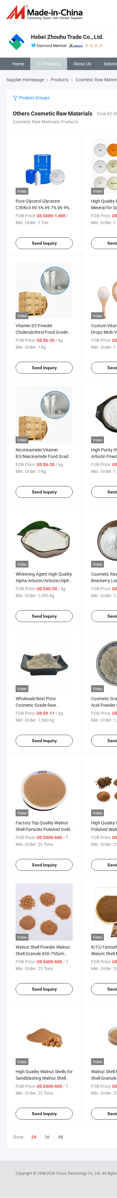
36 (47, 1137)
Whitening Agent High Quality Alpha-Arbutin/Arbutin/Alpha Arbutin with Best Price (44, 580)
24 (33, 1136)
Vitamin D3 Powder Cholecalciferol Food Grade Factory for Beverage (42, 332)
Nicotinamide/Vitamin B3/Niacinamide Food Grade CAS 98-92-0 (43, 456)
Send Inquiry (44, 243)
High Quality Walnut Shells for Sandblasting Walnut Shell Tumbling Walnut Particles (44, 1077)
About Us (82, 64)
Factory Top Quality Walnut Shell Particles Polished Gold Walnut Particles (43, 829)
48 (60, 1137)
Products (52, 64)
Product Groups (34, 98)
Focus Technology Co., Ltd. (79, 1173)
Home (18, 64)
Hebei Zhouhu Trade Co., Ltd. (67, 37)
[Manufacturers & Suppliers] (45, 12)
